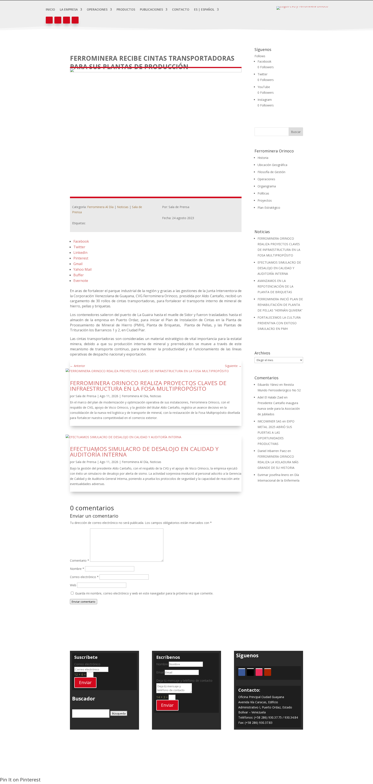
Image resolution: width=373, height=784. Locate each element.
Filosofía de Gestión (271, 172)
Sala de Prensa (86, 396)
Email (160, 672)
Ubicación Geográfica (272, 165)
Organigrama (267, 186)
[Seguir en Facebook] (49, 20)
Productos (126, 9)
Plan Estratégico (269, 207)
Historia (263, 158)
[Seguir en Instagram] (66, 20)
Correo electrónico (84, 577)
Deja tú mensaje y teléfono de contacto (184, 680)
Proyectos (265, 200)
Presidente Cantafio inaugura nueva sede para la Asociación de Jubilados (279, 408)
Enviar (85, 682)
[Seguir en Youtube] (75, 20)
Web (73, 585)
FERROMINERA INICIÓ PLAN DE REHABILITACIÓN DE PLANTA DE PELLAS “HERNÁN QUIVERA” (280, 304)
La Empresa (69, 9)
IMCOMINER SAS (269, 421)
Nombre (77, 569)
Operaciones (97, 9)
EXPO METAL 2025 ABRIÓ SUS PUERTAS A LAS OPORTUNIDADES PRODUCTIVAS (276, 432)
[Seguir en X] (57, 20)
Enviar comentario (83, 602)
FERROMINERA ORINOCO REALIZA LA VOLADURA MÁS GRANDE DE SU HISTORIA (278, 462)
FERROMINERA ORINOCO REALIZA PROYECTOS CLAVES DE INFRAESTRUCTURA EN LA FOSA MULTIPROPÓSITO (148, 385)
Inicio (50, 9)
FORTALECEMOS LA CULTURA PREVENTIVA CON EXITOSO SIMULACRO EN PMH (279, 323)
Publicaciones (151, 9)
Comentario (79, 560)
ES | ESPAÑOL (204, 9)
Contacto (180, 9)
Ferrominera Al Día (100, 207)
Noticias (122, 207)
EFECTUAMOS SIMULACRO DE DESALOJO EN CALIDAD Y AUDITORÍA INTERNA (144, 451)
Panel (186, 752)
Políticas (263, 193)
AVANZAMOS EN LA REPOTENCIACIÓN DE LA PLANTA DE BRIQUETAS (275, 286)
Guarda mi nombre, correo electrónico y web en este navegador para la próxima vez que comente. (144, 593)
